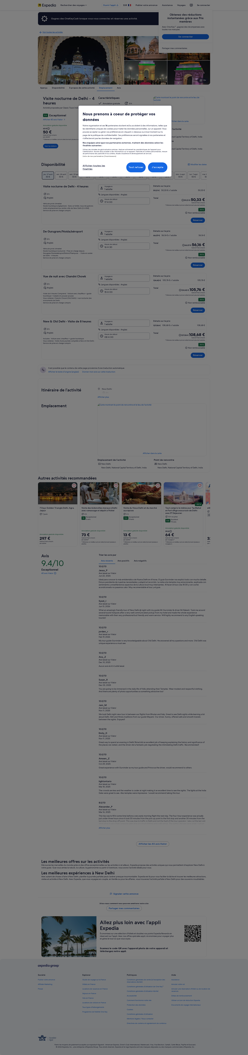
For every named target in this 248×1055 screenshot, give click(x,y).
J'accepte (157, 167)
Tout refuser (136, 167)
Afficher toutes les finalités (94, 167)
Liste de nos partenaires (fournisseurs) (99, 156)
